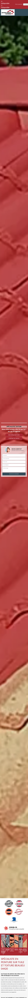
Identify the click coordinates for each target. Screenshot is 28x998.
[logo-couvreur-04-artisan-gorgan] (8, 12)
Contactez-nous (14, 438)
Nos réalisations (14, 435)
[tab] (14, 499)
